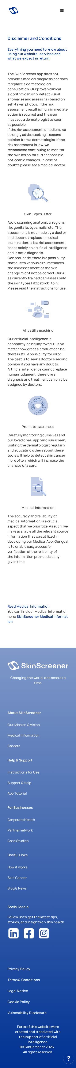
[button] (62, 10)
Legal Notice (18, 990)
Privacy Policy (19, 969)
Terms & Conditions (24, 979)
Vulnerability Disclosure (27, 1012)
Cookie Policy (19, 1001)
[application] (68, 1059)
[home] (32, 11)
